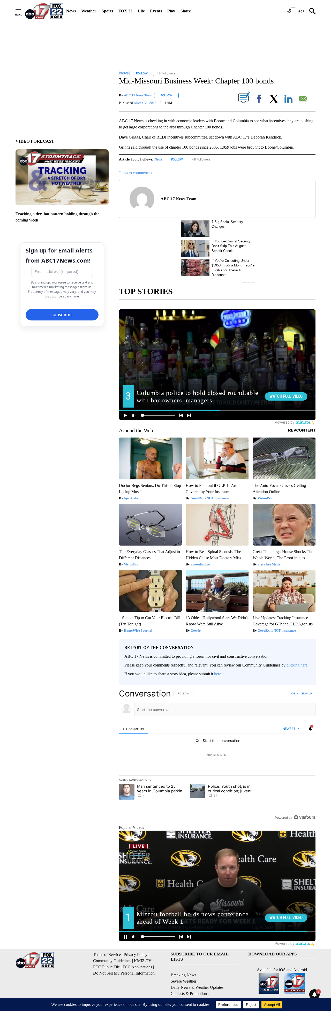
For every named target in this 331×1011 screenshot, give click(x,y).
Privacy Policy (135, 954)
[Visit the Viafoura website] (304, 817)
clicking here (297, 665)
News (71, 11)
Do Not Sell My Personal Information (124, 973)
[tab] (133, 729)
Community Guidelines (112, 961)
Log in (294, 693)
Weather (88, 11)
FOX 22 (125, 11)
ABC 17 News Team (138, 95)
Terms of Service (107, 954)
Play (171, 11)
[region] (217, 755)
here (217, 674)
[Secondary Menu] (22, 11)
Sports (107, 11)
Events (156, 11)
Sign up (307, 693)
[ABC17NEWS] (44, 11)
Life (141, 11)
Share (185, 11)
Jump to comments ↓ (136, 173)
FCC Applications (137, 967)
